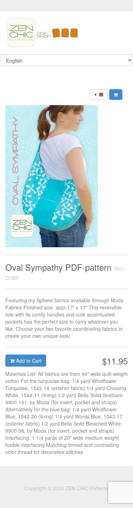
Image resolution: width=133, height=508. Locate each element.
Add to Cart (28, 360)
